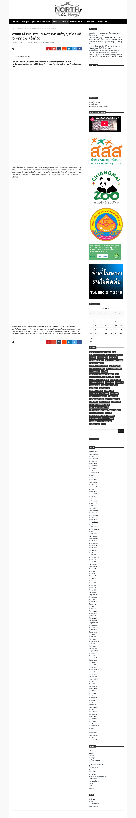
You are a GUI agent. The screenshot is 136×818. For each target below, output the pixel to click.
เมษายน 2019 (93, 658)
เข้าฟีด (91, 801)
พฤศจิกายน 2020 (94, 613)
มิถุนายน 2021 (93, 597)
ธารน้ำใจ (104, 371)
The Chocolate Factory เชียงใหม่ (99, 355)
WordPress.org (93, 806)
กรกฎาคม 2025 (93, 482)
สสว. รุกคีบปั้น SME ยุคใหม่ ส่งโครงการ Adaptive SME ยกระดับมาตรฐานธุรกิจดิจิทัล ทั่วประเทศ (105, 47)
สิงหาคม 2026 (93, 452)
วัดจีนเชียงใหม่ (112, 385)
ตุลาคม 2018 (92, 672)
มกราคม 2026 (93, 468)
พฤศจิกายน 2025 (94, 473)
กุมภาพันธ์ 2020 (93, 634)
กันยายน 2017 (93, 702)
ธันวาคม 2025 (93, 470)
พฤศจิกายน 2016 (94, 726)
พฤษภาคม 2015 (93, 740)
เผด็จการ (117, 410)
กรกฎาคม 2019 (93, 651)
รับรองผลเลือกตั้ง (95, 385)
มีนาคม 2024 (93, 520)
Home (14, 28)
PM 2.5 (108, 352)
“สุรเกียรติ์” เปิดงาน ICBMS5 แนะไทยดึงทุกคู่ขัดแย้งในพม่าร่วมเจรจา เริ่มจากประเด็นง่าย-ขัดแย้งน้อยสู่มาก (106, 51)
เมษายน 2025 (93, 489)
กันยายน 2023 (93, 534)
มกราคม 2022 (93, 580)
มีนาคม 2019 (93, 660)
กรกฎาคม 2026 (93, 454)
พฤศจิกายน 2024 (94, 501)
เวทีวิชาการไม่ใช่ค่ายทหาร (98, 416)
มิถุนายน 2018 (93, 681)
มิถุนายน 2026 (93, 456)
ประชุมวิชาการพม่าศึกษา (97, 377)
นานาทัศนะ (92, 774)
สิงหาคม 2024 (93, 508)
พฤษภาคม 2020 (93, 627)
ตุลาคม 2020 (92, 616)
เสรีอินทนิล (111, 416)
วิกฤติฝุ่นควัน (93, 388)
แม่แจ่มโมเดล (94, 421)
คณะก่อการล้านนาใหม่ (96, 363)
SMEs (114, 352)
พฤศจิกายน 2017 (94, 698)
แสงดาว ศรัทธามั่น (105, 421)
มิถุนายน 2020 (93, 625)
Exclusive (91, 753)
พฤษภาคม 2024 (93, 515)
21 (111, 329)
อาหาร (91, 783)
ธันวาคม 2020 (93, 611)
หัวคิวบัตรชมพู (116, 402)
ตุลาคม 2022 (92, 559)
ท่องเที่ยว (91, 769)
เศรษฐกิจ (91, 788)
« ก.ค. (90, 341)
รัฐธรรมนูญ (119, 382)
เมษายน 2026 (93, 461)
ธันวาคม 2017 (93, 695)
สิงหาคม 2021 (93, 592)
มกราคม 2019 (93, 665)
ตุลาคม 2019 (92, 644)
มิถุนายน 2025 (93, 484)
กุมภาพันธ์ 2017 (93, 719)
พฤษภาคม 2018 (93, 683)
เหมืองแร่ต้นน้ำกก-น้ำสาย (97, 418)
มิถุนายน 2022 (93, 569)
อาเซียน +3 (92, 786)
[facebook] (79, 48)
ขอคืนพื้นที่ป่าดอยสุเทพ (96, 360)
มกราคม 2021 (93, 609)
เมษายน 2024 (93, 517)
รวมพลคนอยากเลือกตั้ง (96, 382)
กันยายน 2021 (93, 590)
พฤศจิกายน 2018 (94, 669)
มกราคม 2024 (93, 524)
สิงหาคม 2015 (93, 733)
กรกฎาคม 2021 (93, 594)
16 (121, 325)
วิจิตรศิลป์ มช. (109, 391)
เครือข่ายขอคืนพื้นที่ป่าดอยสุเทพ (99, 404)
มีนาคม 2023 (93, 548)
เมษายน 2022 (93, 573)
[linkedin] (69, 48)
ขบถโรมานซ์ (114, 357)
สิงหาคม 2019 (93, 648)
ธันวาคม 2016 (93, 723)
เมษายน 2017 (93, 714)
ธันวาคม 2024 (93, 498)
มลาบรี (117, 377)
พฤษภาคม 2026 (93, 459)
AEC (90, 751)
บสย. (116, 374)
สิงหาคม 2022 (93, 564)
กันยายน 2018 (93, 674)
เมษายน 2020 (93, 630)
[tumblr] (59, 48)
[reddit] (64, 48)
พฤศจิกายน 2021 (94, 585)
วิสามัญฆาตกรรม (95, 393)
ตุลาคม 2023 (92, 531)
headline (19, 28)
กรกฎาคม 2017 (93, 707)
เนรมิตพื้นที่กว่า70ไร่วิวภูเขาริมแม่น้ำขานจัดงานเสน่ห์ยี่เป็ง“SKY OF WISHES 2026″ (105, 34)
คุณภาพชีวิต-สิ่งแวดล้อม (96, 765)
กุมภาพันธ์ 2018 (93, 691)
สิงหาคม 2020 (93, 620)
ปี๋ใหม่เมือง (110, 377)
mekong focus (93, 758)
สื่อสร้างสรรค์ (94, 402)
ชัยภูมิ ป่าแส (93, 368)
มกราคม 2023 (93, 552)
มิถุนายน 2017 (93, 709)
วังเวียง (104, 385)
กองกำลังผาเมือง (103, 357)
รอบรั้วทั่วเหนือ (93, 779)
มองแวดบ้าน (93, 380)
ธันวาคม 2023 (93, 527)
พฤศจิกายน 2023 (94, 529)
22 (116, 329)
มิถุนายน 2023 (93, 541)
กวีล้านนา (92, 357)
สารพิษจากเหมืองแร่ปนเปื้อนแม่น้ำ (100, 399)
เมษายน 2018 (93, 686)
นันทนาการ (92, 772)
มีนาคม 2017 (93, 716)
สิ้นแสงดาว (115, 399)
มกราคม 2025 (93, 496)
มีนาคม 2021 (93, 604)
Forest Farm (93, 352)
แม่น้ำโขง (110, 418)
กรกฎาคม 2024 (93, 510)
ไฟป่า (103, 424)
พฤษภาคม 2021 (93, 599)
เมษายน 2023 (93, 545)
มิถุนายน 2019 (93, 653)
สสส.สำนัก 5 (93, 396)
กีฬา (90, 762)
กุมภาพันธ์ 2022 (93, 578)
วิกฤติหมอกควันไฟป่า (96, 391)
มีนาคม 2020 (93, 632)
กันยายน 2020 (93, 618)
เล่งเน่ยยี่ (108, 413)
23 (121, 329)
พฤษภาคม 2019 (93, 655)
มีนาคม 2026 (93, 463)
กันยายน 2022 (93, 562)
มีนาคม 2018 (93, 688)
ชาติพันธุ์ (101, 368)
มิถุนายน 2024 (93, 512)
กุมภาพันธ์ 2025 (93, 494)
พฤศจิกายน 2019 (94, 641)
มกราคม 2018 (93, 693)
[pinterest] (48, 48)
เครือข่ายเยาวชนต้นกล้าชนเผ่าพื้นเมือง (101, 410)
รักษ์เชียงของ (110, 382)
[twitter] (74, 48)
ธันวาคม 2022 (93, 555)
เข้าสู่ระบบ (92, 799)
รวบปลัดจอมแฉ (115, 380)
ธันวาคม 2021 (93, 583)
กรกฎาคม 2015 (93, 735)
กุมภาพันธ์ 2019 (93, 662)
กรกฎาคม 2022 (93, 566)
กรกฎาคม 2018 (93, 679)
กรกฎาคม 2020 (93, 623)
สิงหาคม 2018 (93, 676)
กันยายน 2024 (93, 505)
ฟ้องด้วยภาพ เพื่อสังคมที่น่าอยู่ (98, 776)
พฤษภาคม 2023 (93, 543)
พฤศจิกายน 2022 (94, 557)
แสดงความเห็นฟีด (94, 804)
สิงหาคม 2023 (93, 536)
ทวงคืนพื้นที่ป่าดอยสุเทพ (114, 368)
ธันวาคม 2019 (93, 639)
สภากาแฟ (105, 393)
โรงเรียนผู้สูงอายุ (94, 424)
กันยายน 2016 (93, 730)
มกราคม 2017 (93, 721)
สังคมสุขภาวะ (113, 396)
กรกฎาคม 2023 (93, 538)
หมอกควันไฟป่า (104, 402)
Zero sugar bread (116, 355)
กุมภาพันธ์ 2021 (93, 606)
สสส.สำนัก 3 (114, 393)
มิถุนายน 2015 (93, 737)
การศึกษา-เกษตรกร (38, 42)
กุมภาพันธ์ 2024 (93, 522)
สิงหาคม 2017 (93, 705)
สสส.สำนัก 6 (102, 396)
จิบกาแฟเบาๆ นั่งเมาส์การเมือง (99, 366)
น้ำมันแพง (110, 374)
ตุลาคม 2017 (92, 700)
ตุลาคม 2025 (92, 475)
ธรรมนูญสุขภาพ (94, 371)
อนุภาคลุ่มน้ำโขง (94, 781)
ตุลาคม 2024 (92, 503)
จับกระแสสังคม (49, 42)
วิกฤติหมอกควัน (104, 388)
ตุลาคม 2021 (92, 587)
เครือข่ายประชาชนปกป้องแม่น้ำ (99, 407)
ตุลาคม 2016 (92, 728)
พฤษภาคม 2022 (93, 571)
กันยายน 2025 (93, 477)
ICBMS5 (101, 352)
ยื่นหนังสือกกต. (103, 380)
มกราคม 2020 (93, 637)
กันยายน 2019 (93, 646)
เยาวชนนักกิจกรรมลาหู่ (97, 413)
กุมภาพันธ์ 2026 (93, 466)
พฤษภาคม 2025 (93, 487)
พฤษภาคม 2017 (93, 712)
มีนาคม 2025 (93, 491)
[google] (53, 48)
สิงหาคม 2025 (93, 480)
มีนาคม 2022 (93, 576)
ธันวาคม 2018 (93, 667)
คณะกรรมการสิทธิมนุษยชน (114, 360)
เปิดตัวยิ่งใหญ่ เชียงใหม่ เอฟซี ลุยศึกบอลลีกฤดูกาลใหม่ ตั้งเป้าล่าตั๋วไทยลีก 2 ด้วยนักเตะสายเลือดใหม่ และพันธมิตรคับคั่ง (105, 57)
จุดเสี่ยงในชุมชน (115, 366)
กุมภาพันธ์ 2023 (93, 550)
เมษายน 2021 (93, 602)
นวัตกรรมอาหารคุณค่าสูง (97, 374)
